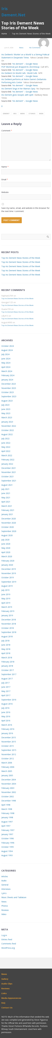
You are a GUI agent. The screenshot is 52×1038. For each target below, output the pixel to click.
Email (4, 179)
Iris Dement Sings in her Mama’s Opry (18, 88)
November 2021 (8, 472)
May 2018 (5, 649)
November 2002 (8, 792)
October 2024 (7, 346)
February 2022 (7, 459)
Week (41, 113)
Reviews (5, 910)
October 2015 (7, 746)
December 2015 (8, 737)
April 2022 (5, 451)
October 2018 (7, 628)
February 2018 (7, 661)
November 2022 (8, 426)
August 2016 (7, 703)
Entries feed (6, 939)
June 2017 (5, 687)
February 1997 (7, 830)
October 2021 (7, 476)
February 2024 (7, 375)
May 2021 (5, 497)
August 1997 (7, 821)
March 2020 (6, 556)
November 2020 (8, 522)
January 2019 (7, 615)
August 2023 (7, 400)
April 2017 (5, 695)
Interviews (6, 889)
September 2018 (8, 632)
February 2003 (7, 788)
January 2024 (7, 379)
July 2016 (5, 708)
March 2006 (6, 762)
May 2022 (5, 447)
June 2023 (5, 409)
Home (4, 33)
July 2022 (5, 438)
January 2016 (7, 733)
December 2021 (8, 468)
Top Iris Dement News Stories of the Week (20, 258)
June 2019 (5, 594)
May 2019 (5, 598)
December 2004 (8, 779)
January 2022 (7, 464)
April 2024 (5, 367)
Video (3, 914)
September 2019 (8, 581)
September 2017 (8, 674)
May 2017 (5, 691)
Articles (4, 876)
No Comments (34, 48)
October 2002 (7, 796)
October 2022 (7, 430)
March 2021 (6, 506)
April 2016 (5, 720)
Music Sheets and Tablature (13, 897)
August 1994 (7, 851)
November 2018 (8, 623)
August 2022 (7, 434)
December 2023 (8, 383)
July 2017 (5, 682)
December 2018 (8, 619)
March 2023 (6, 417)
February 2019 (7, 611)
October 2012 (7, 758)
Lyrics (4, 893)
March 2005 (6, 771)
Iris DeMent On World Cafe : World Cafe (19, 73)
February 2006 (7, 767)
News (21, 48)
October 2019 (7, 577)
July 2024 (5, 354)
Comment (6, 130)
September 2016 (8, 699)
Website (5, 192)
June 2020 (5, 543)
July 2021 (5, 489)
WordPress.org (8, 948)
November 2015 (8, 741)
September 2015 (8, 750)
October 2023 (7, 392)
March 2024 (6, 371)
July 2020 (5, 539)
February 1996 (7, 842)
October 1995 (7, 847)
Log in (4, 935)
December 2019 (8, 569)
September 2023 (8, 396)
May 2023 (5, 413)
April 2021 (5, 501)
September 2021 (8, 480)
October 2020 (7, 527)
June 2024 (5, 358)
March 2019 (6, 607)
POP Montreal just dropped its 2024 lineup (20, 67)
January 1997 (7, 834)
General (4, 884)
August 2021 (7, 485)
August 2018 (7, 636)
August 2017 (7, 678)
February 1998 (7, 813)
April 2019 (5, 602)
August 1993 (7, 855)
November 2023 (8, 388)
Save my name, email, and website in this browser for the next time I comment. (25, 209)
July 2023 (5, 405)
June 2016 (5, 712)
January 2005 (7, 775)
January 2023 (7, 421)
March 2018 (6, 657)
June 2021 (5, 493)
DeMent (6, 113)
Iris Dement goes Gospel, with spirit (17, 95)
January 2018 (7, 666)
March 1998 (6, 809)
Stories (32, 113)
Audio (4, 880)
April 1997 (5, 826)
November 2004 (8, 783)
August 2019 (7, 586)
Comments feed (8, 943)
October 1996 (7, 838)
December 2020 (8, 518)
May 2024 (5, 362)
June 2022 (5, 442)
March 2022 (6, 455)
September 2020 (8, 531)
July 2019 (5, 590)
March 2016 (6, 725)
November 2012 (8, 754)
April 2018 (5, 653)
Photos (4, 905)
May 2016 (5, 716)
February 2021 (7, 510)
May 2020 (5, 548)
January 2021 (7, 514)
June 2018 (5, 644)
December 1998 (8, 800)
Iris (15, 113)
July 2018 (5, 640)
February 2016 (7, 729)
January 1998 (7, 817)
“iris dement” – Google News (25, 63)
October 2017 (7, 670)
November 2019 (8, 573)
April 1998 (5, 804)
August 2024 (7, 350)
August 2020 (7, 535)
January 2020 (7, 565)
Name (5, 166)
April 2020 (5, 552)
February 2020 (7, 560)
